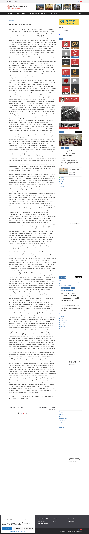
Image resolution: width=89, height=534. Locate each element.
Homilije (73, 288)
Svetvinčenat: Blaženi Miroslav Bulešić (72, 32)
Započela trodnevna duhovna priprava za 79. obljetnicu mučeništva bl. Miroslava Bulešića (74, 459)
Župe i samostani (33, 13)
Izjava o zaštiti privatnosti (20, 531)
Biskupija (17, 13)
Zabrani (18, 528)
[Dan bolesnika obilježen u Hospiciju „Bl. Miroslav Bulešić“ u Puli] (63, 172)
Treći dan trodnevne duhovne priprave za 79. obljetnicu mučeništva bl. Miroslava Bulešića (70, 296)
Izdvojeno (63, 290)
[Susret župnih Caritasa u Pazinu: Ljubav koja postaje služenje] (70, 140)
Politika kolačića (12, 531)
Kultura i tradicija (57, 518)
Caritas (62, 148)
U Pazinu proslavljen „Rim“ (16, 407)
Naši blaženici (44, 13)
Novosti (10, 13)
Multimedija (54, 13)
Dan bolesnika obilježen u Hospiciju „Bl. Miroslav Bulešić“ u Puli (74, 171)
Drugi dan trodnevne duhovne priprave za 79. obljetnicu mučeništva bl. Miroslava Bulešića (74, 360)
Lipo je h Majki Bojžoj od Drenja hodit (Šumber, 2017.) (44, 408)
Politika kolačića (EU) (78, 531)
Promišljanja (11, 20)
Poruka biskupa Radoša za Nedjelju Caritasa (74, 224)
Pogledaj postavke (28, 528)
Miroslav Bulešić (70, 290)
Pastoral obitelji (71, 518)
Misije (54, 521)
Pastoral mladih (71, 521)
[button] (33, 517)
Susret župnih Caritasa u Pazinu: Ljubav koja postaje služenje (70, 153)
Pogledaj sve (78, 131)
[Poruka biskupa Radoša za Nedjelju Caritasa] (63, 225)
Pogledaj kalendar (63, 34)
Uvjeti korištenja (70, 531)
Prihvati (7, 528)
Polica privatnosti (63, 531)
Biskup (24, 13)
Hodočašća (68, 288)
